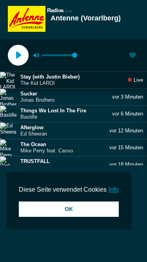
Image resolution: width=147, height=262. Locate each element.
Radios (59, 10)
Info (114, 189)
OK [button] (69, 209)
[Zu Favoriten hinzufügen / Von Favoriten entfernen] (132, 56)
